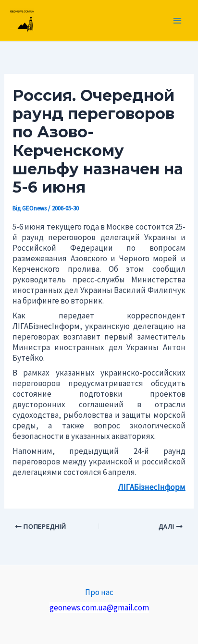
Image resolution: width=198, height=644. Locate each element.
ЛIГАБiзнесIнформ (152, 487)
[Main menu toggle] (178, 21)
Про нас (99, 592)
